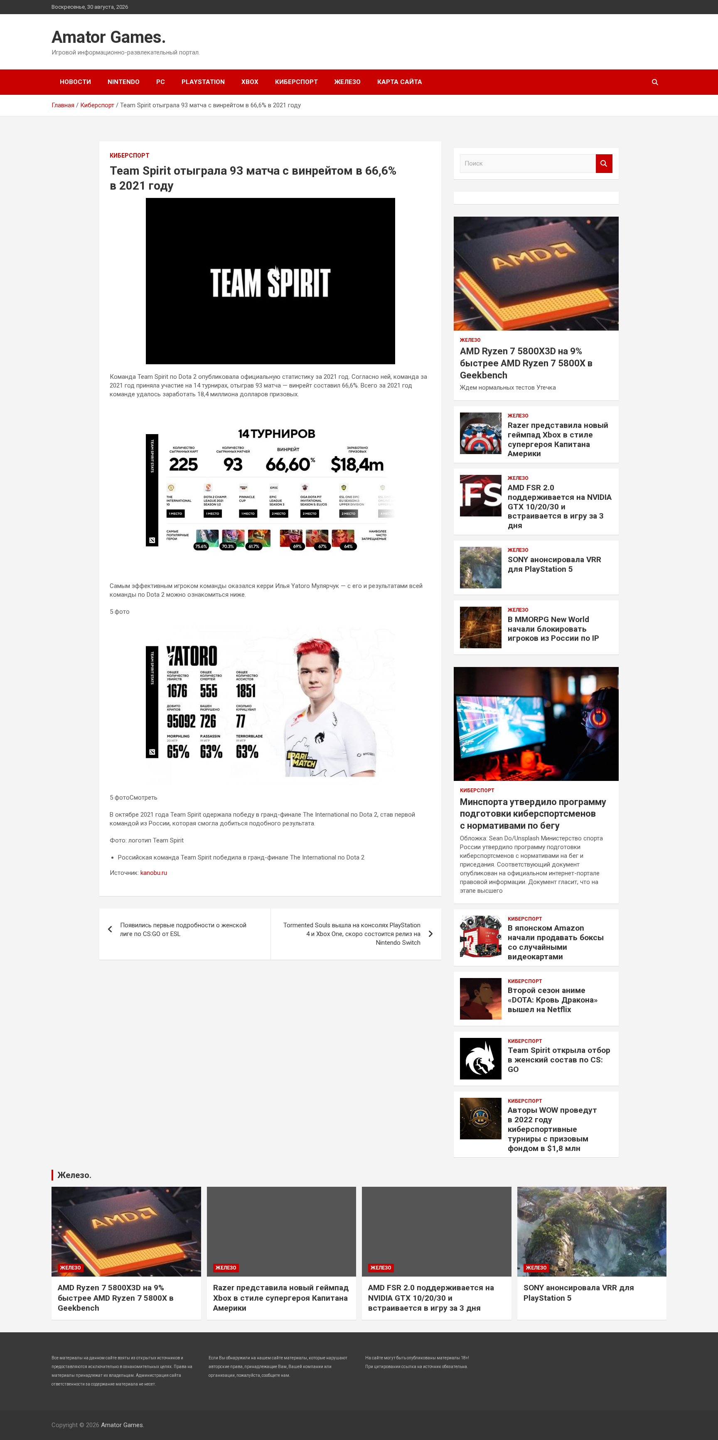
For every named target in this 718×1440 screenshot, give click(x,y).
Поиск (604, 163)
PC (160, 82)
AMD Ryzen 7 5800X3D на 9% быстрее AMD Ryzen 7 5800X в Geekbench (526, 363)
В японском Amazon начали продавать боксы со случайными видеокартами (556, 942)
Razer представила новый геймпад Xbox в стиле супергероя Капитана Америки (558, 439)
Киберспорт (296, 82)
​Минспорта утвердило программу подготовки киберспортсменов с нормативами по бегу (533, 814)
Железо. (74, 1175)
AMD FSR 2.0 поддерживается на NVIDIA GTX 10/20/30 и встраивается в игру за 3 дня (560, 506)
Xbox (249, 82)
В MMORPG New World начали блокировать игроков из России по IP (553, 629)
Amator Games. (109, 37)
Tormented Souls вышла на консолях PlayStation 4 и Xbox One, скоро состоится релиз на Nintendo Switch (351, 933)
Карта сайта (399, 82)
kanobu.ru (153, 873)
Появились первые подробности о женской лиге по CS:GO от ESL (183, 929)
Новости (75, 82)
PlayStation (203, 82)
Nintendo (124, 82)
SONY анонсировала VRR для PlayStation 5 (554, 564)
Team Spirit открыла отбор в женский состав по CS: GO (559, 1059)
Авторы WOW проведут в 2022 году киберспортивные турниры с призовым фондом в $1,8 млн (552, 1129)
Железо (347, 82)
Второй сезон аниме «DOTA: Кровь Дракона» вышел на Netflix (553, 1000)
